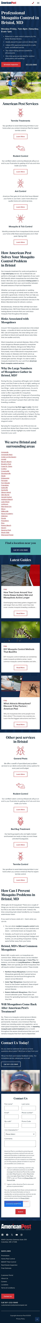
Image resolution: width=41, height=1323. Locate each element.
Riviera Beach (6, 525)
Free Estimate (6, 1268)
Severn (3, 528)
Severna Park (6, 530)
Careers (4, 1281)
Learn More (20, 136)
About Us (4, 1278)
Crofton (4, 469)
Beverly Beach (6, 462)
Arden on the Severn (8, 457)
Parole (3, 518)
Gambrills (4, 490)
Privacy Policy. (25, 1198)
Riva (2, 523)
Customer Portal (7, 1275)
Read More (21, 613)
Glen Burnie (5, 495)
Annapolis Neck (6, 454)
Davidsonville (6, 473)
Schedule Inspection (11, 64)
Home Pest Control (8, 1259)
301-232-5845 (11, 1302)
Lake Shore (5, 502)
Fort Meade (5, 483)
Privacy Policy (28, 1178)
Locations (4, 1285)
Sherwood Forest (7, 535)
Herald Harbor (6, 497)
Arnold (3, 459)
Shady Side (5, 532)
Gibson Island (6, 492)
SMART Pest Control (8, 1262)
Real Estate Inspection (9, 1265)
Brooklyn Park (6, 464)
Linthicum (4, 504)
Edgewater (5, 478)
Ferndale (4, 480)
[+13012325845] (33, 3)
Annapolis (4, 452)
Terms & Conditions (8, 1288)
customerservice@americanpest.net (14, 1305)
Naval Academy (7, 513)
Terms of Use (11, 1180)
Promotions (5, 1255)
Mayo (3, 509)
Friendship (5, 485)
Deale (3, 476)
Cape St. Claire (6, 466)
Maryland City (6, 506)
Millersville (4, 511)
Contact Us (8, 1296)
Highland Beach (7, 499)
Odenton (4, 516)
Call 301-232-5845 (20, 550)
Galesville (4, 487)
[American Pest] (8, 3)
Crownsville (5, 471)
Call (3, 1302)
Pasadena (5, 521)
